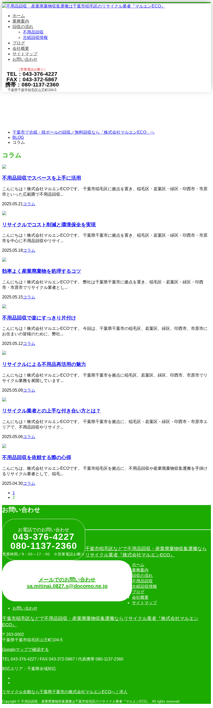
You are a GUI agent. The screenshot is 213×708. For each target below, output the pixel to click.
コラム (29, 204)
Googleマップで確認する (25, 649)
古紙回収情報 (35, 37)
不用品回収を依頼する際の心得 (36, 457)
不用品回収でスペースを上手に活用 (41, 177)
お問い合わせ (24, 59)
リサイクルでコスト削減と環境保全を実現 (49, 224)
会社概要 (20, 48)
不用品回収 (33, 32)
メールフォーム (20, 95)
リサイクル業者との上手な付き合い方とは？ (51, 410)
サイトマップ (24, 54)
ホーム (18, 15)
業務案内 (20, 21)
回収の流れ (22, 26)
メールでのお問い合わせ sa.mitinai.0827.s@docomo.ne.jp (67, 583)
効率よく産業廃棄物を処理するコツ (41, 271)
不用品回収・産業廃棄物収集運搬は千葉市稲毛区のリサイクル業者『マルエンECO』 (85, 701)
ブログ (18, 43)
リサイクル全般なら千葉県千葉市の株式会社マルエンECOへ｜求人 (65, 692)
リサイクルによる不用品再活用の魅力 (44, 364)
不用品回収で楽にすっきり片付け (39, 317)
